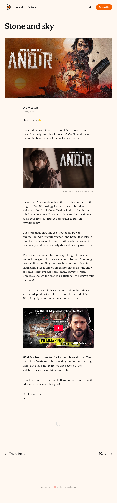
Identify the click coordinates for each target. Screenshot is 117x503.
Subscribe (104, 7)
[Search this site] (90, 7)
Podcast (32, 7)
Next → (105, 454)
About (19, 7)
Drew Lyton (30, 107)
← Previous (15, 454)
